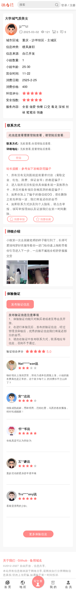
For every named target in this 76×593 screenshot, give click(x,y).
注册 (73, 5)
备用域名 (36, 560)
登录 (64, 5)
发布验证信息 (20, 304)
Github (22, 560)
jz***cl (23, 26)
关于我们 (9, 560)
